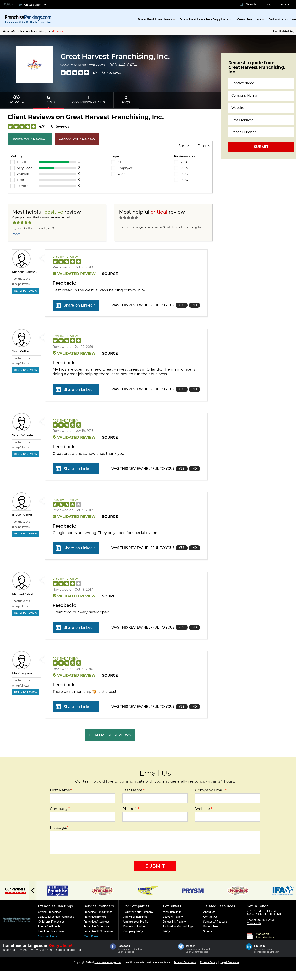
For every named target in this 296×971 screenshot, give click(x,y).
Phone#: (130, 809)
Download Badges (134, 926)
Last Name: (133, 790)
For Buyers (172, 906)
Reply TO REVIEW (25, 290)
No (194, 305)
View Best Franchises (155, 19)
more (16, 234)
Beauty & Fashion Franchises (56, 916)
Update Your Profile (135, 921)
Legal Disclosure (230, 962)
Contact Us (210, 916)
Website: (203, 809)
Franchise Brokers (95, 916)
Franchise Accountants (98, 926)
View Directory (248, 19)
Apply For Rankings (135, 916)
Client (122, 162)
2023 (184, 180)
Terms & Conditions (185, 962)
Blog (267, 4)
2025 (184, 168)
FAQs (166, 931)
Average (23, 174)
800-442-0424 (123, 65)
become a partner (16, 893)
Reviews (58, 31)
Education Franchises (51, 926)
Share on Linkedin (79, 305)
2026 (184, 162)
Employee (125, 168)
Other (122, 174)
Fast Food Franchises (51, 931)
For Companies (136, 906)
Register (285, 4)
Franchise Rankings (55, 906)
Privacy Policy (208, 962)
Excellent (24, 162)
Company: (60, 809)
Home (6, 31)
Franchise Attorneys (97, 921)
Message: (59, 827)
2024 (184, 174)
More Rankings (47, 936)
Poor (20, 180)
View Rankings (172, 911)
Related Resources (219, 906)
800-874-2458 (266, 920)
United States (32, 4)
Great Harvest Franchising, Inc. (31, 31)
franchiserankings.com (108, 962)
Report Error (211, 926)
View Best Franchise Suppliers (204, 19)
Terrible (22, 186)
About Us (209, 911)
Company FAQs (133, 931)
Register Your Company (138, 911)
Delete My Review (174, 921)
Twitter (181, 946)
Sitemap (208, 931)
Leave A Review (173, 916)
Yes (181, 305)
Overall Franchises (49, 911)
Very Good (24, 168)
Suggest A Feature (215, 921)
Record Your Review (77, 139)
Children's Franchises (51, 921)
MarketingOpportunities (265, 935)
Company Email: (211, 790)
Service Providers (99, 906)
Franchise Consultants (98, 911)
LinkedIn (249, 946)
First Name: (61, 790)
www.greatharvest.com (82, 65)
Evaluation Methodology (178, 926)
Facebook (113, 946)
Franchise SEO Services (98, 931)
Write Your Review (29, 139)
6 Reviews (111, 72)
